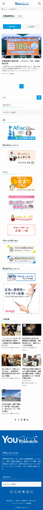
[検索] (31, 491)
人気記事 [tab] (31, 26)
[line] (24, 420)
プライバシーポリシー (18, 503)
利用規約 (28, 503)
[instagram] (21, 420)
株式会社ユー (10, 501)
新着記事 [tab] (12, 26)
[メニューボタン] (3, 3)
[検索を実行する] (39, 97)
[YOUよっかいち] (22, 3)
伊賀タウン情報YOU (21, 501)
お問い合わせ (33, 501)
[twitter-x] (18, 420)
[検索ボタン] (39, 3)
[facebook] (15, 420)
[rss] (28, 420)
